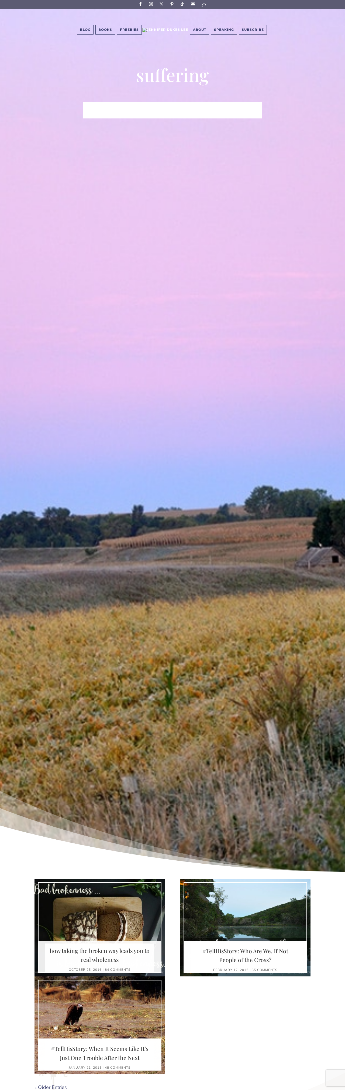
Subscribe (193, 3)
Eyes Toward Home (222, 106)
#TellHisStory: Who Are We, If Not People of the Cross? (245, 955)
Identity (155, 106)
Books (105, 30)
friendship (220, 115)
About (199, 30)
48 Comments (117, 1067)
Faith (106, 106)
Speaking (224, 30)
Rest (160, 115)
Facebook (141, 3)
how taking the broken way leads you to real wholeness (100, 955)
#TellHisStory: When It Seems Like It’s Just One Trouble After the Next (99, 1053)
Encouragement (130, 115)
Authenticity (186, 115)
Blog (85, 30)
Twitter (162, 3)
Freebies (129, 30)
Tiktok (183, 3)
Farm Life (129, 106)
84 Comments (117, 970)
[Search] (204, 6)
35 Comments (264, 970)
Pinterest (172, 3)
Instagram (151, 3)
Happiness (183, 106)
